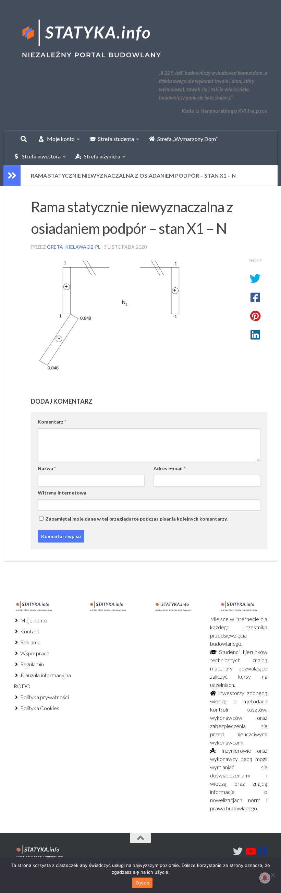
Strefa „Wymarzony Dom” (186, 138)
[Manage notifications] (264, 877)
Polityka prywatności (44, 697)
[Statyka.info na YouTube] (250, 851)
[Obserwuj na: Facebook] (262, 851)
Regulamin (31, 664)
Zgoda (142, 882)
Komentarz (52, 422)
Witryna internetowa (62, 493)
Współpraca (34, 653)
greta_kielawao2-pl (73, 247)
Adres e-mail (169, 468)
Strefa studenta (114, 138)
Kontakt (29, 631)
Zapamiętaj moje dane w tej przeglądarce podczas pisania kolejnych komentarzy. (137, 519)
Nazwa (47, 468)
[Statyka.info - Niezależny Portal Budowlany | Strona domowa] (91, 39)
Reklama (29, 642)
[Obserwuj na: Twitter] (238, 851)
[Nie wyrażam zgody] (272, 874)
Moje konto (33, 620)
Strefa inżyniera (100, 156)
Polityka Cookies (39, 708)
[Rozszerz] (12, 175)
